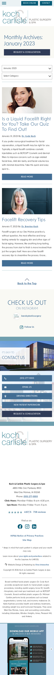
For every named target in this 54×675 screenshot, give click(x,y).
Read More (27, 177)
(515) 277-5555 (27, 378)
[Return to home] (27, 440)
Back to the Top (27, 283)
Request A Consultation (27, 52)
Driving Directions (27, 396)
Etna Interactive (42, 565)
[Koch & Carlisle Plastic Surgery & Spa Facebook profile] (20, 528)
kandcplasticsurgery (31, 316)
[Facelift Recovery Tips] (27, 201)
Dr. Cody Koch (29, 136)
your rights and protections (30, 556)
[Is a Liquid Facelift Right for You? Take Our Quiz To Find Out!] (27, 100)
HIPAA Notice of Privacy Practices (26, 536)
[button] (4, 3)
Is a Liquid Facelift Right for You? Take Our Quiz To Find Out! (26, 124)
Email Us (27, 387)
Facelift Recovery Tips (23, 220)
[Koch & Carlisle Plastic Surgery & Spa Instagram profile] (27, 528)
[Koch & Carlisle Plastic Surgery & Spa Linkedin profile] (34, 528)
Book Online (29, 3)
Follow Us (29, 327)
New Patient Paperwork (27, 405)
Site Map (27, 540)
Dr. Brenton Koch (29, 227)
